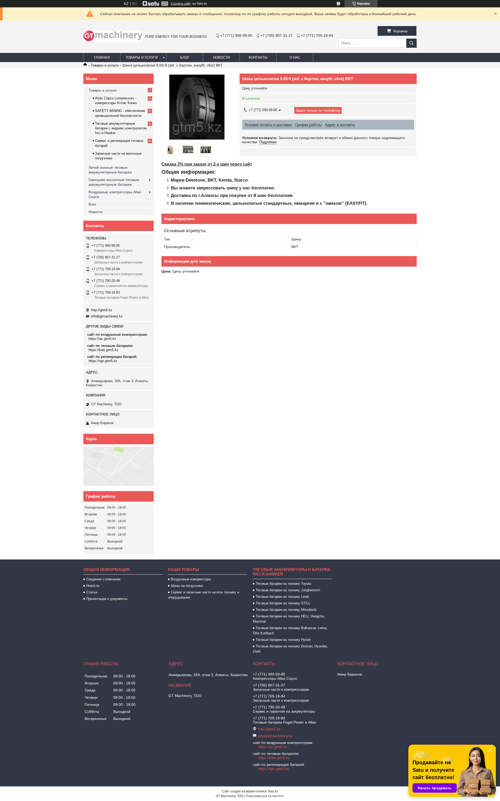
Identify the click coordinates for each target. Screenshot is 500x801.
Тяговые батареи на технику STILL (283, 603)
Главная (102, 57)
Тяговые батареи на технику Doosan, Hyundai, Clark (290, 648)
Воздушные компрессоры (191, 579)
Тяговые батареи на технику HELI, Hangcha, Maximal (289, 618)
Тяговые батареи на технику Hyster (283, 640)
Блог (184, 57)
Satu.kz (273, 791)
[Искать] (411, 43)
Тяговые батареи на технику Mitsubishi (286, 610)
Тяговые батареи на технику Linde (282, 597)
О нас (295, 57)
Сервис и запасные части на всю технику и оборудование (203, 594)
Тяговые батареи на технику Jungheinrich (288, 590)
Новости (221, 57)
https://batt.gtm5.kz (103, 350)
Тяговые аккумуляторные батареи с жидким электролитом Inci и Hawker (121, 128)
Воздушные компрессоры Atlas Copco (115, 194)
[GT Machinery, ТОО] (112, 41)
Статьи (91, 592)
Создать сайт (181, 3)
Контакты (258, 57)
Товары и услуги (142, 57)
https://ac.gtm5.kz (102, 339)
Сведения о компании (103, 579)
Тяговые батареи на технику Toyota (283, 584)
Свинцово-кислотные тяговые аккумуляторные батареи (114, 182)
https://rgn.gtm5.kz (103, 361)
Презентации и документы (106, 599)
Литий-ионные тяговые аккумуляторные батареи (110, 169)
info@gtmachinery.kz (107, 316)
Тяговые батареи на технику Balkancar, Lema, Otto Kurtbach (290, 630)
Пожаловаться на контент (265, 796)
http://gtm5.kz (101, 310)
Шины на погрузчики (187, 586)
